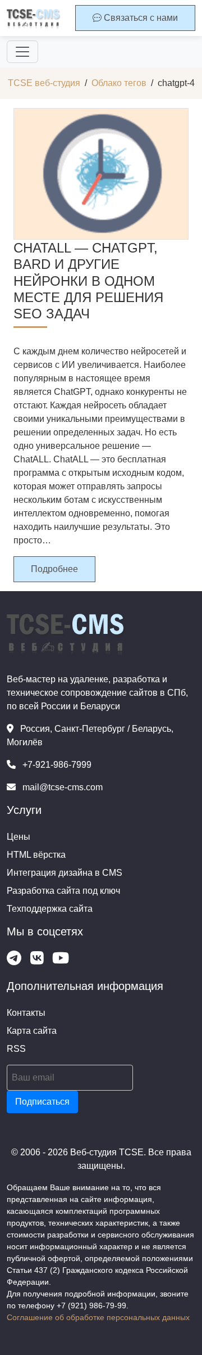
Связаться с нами (140, 17)
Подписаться (42, 1101)
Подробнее (54, 569)
